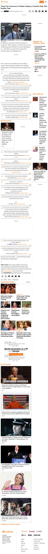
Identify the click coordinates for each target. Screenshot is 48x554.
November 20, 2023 (24, 163)
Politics (22, 539)
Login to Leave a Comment (16, 354)
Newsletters (36, 549)
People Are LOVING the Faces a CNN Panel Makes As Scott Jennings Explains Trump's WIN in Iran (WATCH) (7, 138)
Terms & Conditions (38, 539)
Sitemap (36, 545)
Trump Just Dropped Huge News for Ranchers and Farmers (40, 48)
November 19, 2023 (23, 84)
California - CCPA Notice (39, 543)
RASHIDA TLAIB (15, 279)
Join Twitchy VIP (8, 271)
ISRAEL (9, 279)
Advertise (23, 551)
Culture (22, 545)
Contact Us (36, 547)
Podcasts (23, 543)
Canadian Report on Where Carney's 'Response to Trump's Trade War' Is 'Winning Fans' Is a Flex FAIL (16, 439)
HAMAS (5, 279)
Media (22, 541)
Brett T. (2, 11)
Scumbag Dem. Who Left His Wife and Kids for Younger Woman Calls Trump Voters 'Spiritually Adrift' (15, 466)
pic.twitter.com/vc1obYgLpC (18, 82)
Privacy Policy (37, 541)
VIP (21, 547)
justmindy (4, 495)
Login (41, 2)
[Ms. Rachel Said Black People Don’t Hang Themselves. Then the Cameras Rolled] (16, 481)
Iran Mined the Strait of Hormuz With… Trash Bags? (40, 68)
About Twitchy (24, 549)
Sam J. (3, 146)
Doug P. (3, 415)
